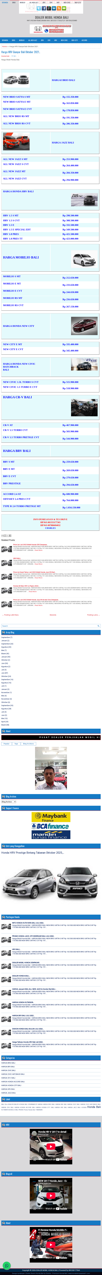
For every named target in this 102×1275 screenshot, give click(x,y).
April (3, 722)
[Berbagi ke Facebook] (10, 535)
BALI (2, 1104)
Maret (3, 654)
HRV (58, 2)
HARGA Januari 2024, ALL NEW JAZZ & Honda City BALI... (34, 989)
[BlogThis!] (5, 535)
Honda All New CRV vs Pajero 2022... (26, 586)
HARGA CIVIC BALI (8, 1070)
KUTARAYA (5, 1110)
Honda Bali (5, 56)
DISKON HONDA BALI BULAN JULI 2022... (28, 1029)
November (5, 692)
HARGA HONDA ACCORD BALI (13, 1082)
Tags (16, 744)
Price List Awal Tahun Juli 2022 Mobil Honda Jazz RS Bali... (34, 572)
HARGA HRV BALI (8, 1089)
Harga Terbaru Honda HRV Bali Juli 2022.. (27, 1042)
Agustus (4, 647)
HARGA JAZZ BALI (8, 1093)
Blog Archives (28, 744)
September (5, 637)
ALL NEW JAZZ (34, 2)
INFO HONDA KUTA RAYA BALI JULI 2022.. (28, 923)
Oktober (4, 660)
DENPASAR (31, 1104)
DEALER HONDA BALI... (21, 976)
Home (4, 46)
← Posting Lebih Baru (10, 615)
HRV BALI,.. (17, 558)
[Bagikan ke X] (7, 535)
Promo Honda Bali (29, 1110)
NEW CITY (78, 2)
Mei (2, 650)
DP (36, 1104)
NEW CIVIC (67, 2)
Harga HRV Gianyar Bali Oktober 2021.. (20, 52)
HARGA (40, 1104)
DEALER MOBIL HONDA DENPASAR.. (26, 963)
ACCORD (84, 40)
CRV (51, 2)
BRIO (14, 2)
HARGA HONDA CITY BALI (11, 1085)
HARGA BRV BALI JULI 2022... (23, 1016)
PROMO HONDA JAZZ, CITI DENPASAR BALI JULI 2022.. (33, 936)
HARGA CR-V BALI (8, 1078)
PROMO (21, 1110)
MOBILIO (22, 2)
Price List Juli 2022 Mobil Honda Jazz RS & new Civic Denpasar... (36, 600)
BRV (44, 2)
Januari (4, 641)
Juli (2, 670)
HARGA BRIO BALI (8, 1063)
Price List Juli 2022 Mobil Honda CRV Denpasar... (30, 545)
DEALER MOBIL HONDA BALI (51, 17)
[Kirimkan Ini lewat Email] (2, 535)
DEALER (10, 1104)
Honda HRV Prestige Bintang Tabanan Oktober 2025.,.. (32, 852)
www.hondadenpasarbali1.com (79, 1273)
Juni (3, 663)
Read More (38, 550)
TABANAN (39, 1110)
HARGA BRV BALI (8, 1067)
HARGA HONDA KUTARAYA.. (23, 1002)
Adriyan (22, 1273)
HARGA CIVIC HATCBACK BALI (13, 1074)
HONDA (83, 1107)
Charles (48, 1273)
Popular (6, 744)
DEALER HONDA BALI (20, 1104)
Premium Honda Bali (59, 1273)
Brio (6, 1104)
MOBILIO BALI (13, 1110)
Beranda (5, 2)
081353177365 (74, 1270)
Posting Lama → (93, 615)
